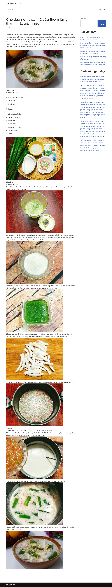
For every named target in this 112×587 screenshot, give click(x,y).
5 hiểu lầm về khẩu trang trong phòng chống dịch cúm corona (92, 114)
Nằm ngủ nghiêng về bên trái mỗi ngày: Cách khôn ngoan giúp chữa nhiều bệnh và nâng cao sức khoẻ (92, 45)
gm (9, 27)
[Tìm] (28, 9)
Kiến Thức (102, 9)
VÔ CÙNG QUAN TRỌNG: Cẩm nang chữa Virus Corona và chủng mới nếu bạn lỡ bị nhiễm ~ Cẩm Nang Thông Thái (93, 88)
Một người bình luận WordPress (90, 76)
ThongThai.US (10, 585)
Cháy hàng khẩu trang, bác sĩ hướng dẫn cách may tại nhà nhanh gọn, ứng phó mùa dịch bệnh (92, 134)
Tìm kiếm (83, 19)
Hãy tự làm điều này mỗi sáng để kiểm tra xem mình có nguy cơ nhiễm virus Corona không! (92, 95)
